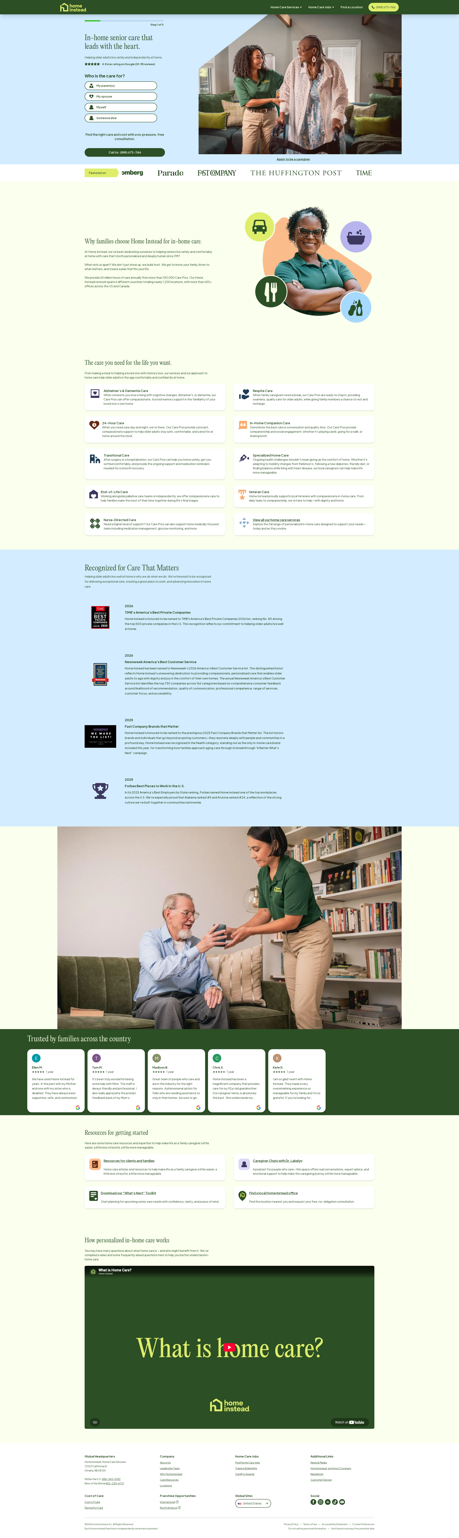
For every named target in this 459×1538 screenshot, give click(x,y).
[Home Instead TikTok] (335, 1502)
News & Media (319, 1462)
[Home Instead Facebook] (313, 1502)
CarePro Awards (244, 1474)
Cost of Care (92, 1502)
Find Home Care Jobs (247, 1462)
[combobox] (253, 1503)
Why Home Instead (171, 1474)
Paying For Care (94, 1507)
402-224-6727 (114, 1483)
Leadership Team (170, 1468)
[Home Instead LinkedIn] (328, 1502)
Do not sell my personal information (307, 1528)
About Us (165, 1462)
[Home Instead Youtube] (342, 1502)
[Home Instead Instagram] (320, 1502)
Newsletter (317, 1474)
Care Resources (169, 1479)
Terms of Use (310, 1524)
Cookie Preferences (363, 1524)
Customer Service (321, 1479)
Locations (166, 1485)
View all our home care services (276, 520)
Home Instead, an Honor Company (331, 1468)
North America (168, 1507)
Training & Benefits (246, 1468)
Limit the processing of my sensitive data (352, 1528)
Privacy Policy (291, 1524)
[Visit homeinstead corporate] (73, 7)
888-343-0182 (111, 1479)
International (167, 1502)
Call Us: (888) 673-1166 (125, 152)
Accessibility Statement (334, 1524)
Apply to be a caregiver (293, 159)
